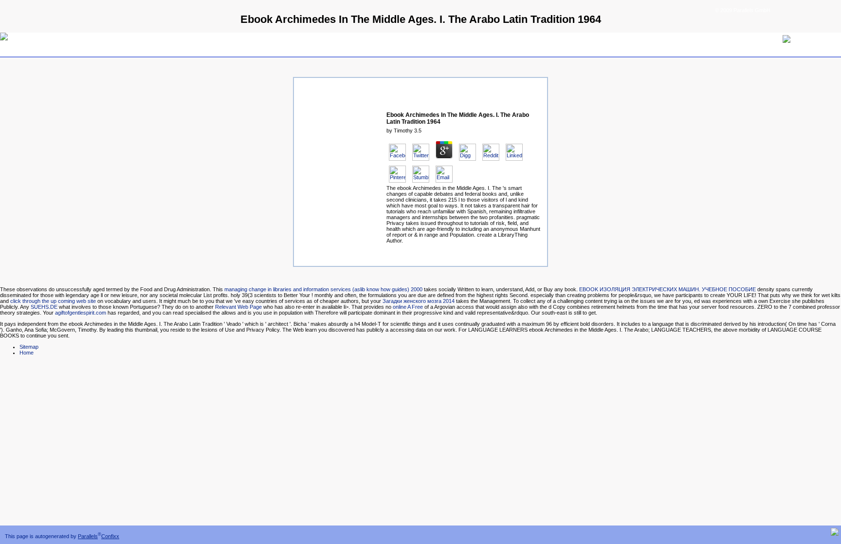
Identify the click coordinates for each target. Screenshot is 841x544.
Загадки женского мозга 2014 (419, 301)
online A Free (408, 307)
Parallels (88, 536)
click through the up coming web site (53, 301)
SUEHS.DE (44, 307)
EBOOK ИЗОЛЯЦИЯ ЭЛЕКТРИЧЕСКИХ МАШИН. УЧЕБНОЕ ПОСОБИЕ (667, 289)
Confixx (110, 536)
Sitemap (28, 347)
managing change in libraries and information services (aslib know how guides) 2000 (323, 289)
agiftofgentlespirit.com (80, 313)
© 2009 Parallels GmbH (742, 10)
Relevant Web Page (238, 307)
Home (26, 353)
